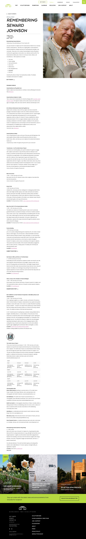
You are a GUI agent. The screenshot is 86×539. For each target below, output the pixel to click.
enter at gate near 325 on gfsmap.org (31, 200)
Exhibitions (35, 5)
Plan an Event (76, 2)
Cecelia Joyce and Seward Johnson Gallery (20, 326)
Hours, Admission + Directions (40, 518)
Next (84, 474)
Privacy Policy (36, 531)
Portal (52, 2)
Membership (60, 2)
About (71, 5)
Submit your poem (12, 251)
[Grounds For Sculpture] (8, 5)
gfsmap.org (11, 91)
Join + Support (62, 5)
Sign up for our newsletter (69, 498)
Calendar (44, 5)
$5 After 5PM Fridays (71, 487)
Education (53, 5)
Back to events (12, 13)
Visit (16, 5)
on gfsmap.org (19, 448)
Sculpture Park (25, 5)
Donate (68, 2)
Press (33, 528)
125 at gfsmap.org (10, 366)
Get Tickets (42, 2)
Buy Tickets (10, 79)
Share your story (12, 289)
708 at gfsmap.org (28, 366)
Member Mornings (12, 486)
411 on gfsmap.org (15, 273)
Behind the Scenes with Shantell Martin (41, 485)
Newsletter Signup (37, 534)
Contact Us (12, 520)
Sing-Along (10, 70)
